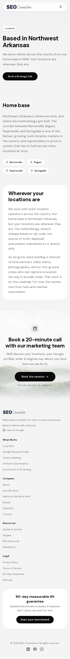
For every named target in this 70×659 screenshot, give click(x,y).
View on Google (15, 430)
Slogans (7, 535)
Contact (7, 514)
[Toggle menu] (61, 7)
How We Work (10, 490)
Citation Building (12, 457)
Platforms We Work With (16, 496)
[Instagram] (41, 649)
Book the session (33, 376)
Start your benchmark (35, 619)
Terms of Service (12, 568)
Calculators (9, 547)
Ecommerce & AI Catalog (17, 469)
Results (7, 502)
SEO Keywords (11, 541)
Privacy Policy (10, 562)
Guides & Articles (12, 529)
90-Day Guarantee (13, 574)
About (6, 484)
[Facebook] (35, 649)
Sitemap (7, 579)
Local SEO (8, 446)
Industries (8, 508)
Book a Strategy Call (20, 76)
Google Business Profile (16, 451)
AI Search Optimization (16, 463)
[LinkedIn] (28, 649)
